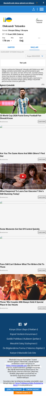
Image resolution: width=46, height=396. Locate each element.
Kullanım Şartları (31, 338)
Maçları (34, 47)
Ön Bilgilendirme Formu (14, 348)
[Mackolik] (8, 9)
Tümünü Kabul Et (23, 393)
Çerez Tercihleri (14, 389)
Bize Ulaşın (22, 329)
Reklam (33, 329)
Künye (12, 329)
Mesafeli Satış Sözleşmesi (23, 343)
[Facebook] (20, 325)
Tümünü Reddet (32, 389)
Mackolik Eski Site (27, 353)
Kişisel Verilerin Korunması (23, 334)
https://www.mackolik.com (16, 366)
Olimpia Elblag (14, 30)
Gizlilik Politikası (14, 338)
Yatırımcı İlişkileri (35, 348)
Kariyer (11, 47)
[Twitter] (25, 325)
